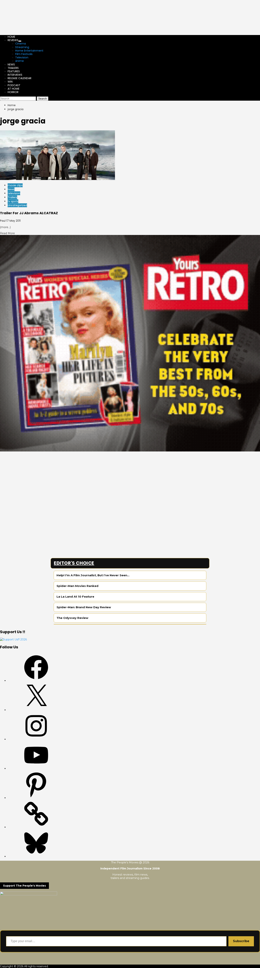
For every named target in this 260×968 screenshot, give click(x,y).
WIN (10, 82)
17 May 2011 (13, 221)
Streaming (22, 47)
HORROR (13, 92)
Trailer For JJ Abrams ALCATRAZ (29, 213)
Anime (19, 61)
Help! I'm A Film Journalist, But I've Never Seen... (93, 575)
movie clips (15, 185)
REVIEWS (13, 40)
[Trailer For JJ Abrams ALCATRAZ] (57, 179)
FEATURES (14, 71)
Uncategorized (17, 205)
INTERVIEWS (15, 75)
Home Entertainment (29, 51)
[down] (19, 41)
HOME (11, 37)
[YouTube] (36, 768)
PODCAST (14, 85)
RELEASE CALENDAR (19, 78)
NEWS (11, 64)
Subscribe (241, 941)
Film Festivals (24, 54)
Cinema (20, 43)
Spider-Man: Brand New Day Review (84, 607)
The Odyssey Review (72, 618)
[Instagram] (36, 739)
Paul (3, 221)
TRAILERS (13, 68)
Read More (7, 233)
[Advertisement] (114, 478)
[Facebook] (36, 680)
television (14, 193)
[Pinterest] (36, 797)
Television (21, 57)
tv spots (13, 201)
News (11, 189)
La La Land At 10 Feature (75, 596)
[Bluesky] (36, 856)
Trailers (12, 197)
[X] (36, 710)
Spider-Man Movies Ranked (77, 586)
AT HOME (13, 89)
